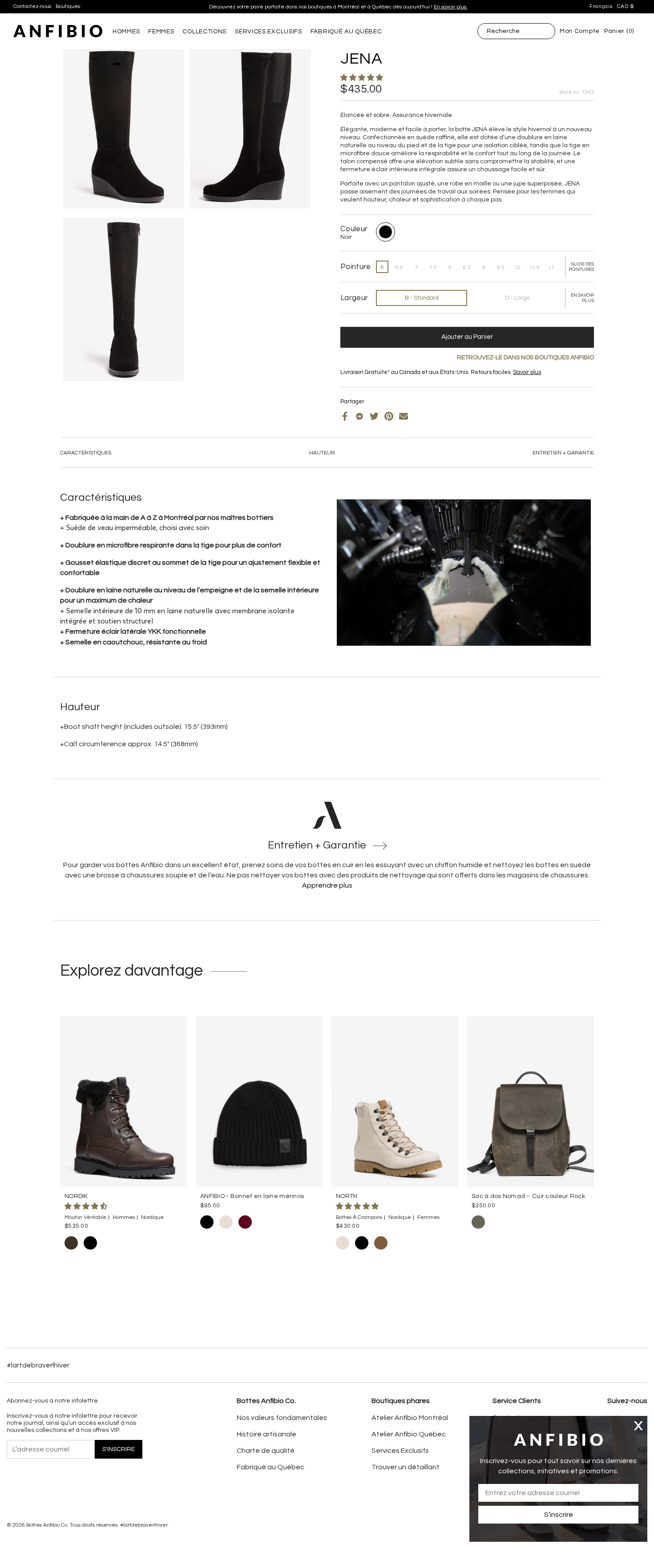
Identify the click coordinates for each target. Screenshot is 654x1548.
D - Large (517, 298)
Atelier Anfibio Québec (408, 1434)
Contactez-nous (32, 6)
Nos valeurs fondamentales (282, 1417)
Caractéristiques (85, 453)
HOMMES (126, 31)
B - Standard (422, 298)
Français (601, 6)
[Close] (638, 1425)
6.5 (399, 267)
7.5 (433, 267)
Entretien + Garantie (563, 453)
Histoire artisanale (266, 1434)
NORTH (346, 1196)
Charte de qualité (266, 1450)
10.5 (534, 267)
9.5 (501, 267)
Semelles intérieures (382, 379)
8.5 (467, 267)
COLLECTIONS (204, 31)
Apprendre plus (327, 885)
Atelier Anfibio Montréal (409, 1417)
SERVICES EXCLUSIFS (268, 31)
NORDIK (76, 1196)
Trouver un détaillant (405, 1467)
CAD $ (625, 6)
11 (551, 267)
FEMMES (161, 31)
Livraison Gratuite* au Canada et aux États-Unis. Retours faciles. (334, 7)
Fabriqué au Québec (270, 1467)
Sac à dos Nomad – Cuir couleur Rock (528, 1196)
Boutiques (68, 6)
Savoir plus (413, 7)
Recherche (503, 31)
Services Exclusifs (400, 1450)
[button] (362, 77)
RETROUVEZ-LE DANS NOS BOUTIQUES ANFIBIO (525, 357)
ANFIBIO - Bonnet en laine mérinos (252, 1196)
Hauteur (322, 453)
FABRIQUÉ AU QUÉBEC (346, 31)
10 (517, 267)
